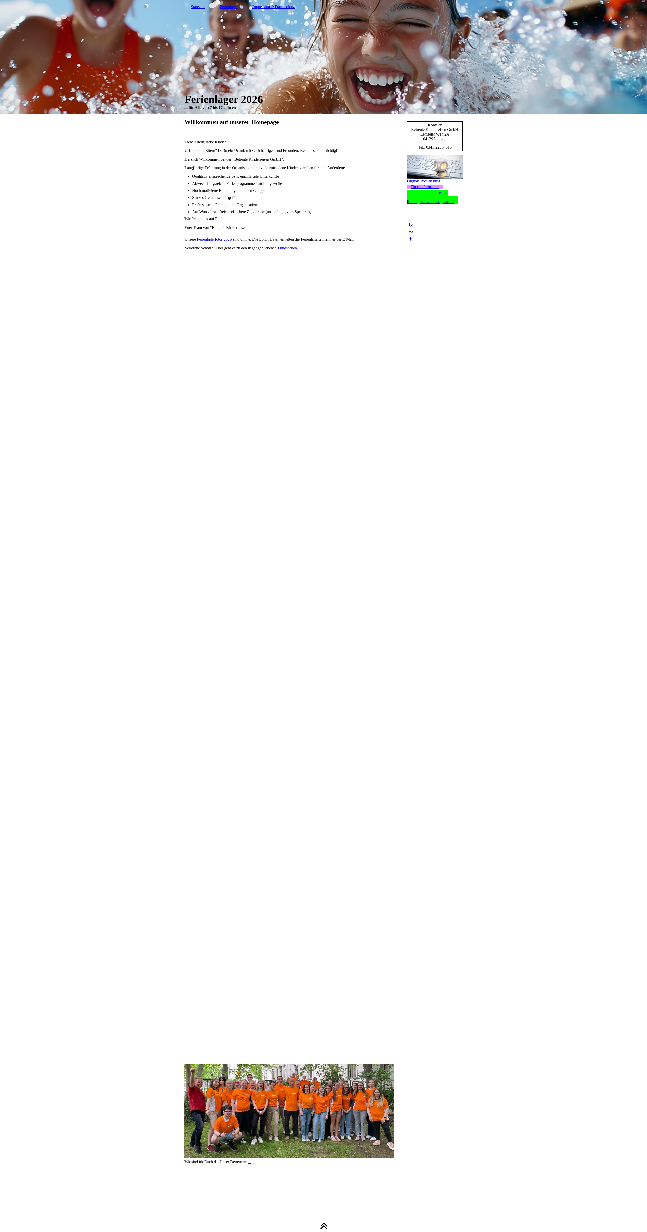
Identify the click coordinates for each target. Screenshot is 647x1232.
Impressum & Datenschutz (273, 7)
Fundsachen (287, 248)
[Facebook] (410, 239)
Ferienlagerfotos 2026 (214, 239)
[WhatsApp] (411, 232)
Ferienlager (229, 7)
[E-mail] (411, 224)
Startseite (198, 7)
